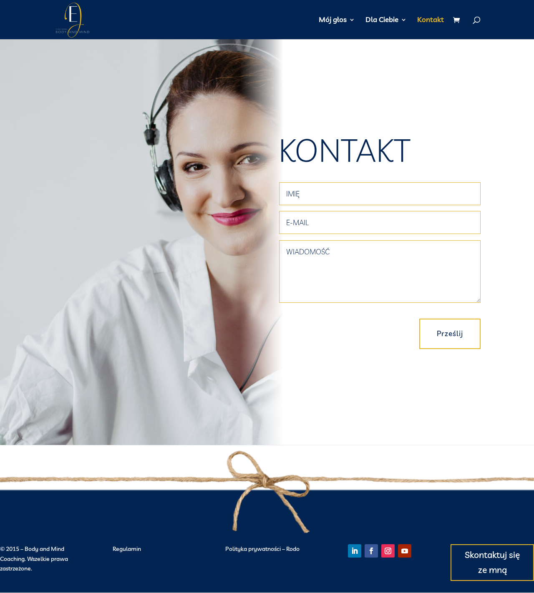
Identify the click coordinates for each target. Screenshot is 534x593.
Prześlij (450, 333)
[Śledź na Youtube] (404, 551)
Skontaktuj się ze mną (492, 562)
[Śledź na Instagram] (388, 551)
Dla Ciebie (381, 20)
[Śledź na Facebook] (371, 551)
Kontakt (430, 20)
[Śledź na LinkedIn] (354, 551)
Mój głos (333, 20)
